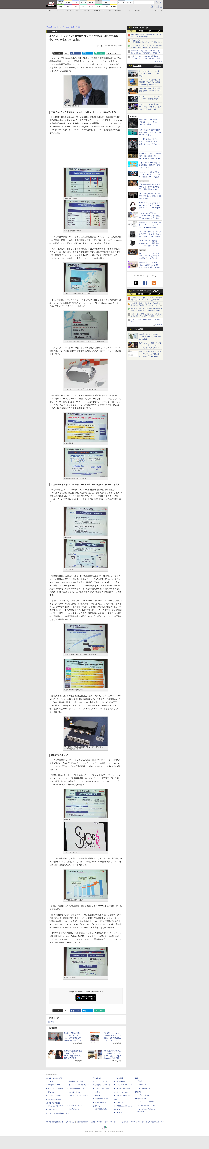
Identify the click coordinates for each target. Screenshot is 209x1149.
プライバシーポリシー (112, 1122)
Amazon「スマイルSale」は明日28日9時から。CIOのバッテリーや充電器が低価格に (150, 265)
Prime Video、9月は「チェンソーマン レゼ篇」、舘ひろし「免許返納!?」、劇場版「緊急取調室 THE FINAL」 (146, 53)
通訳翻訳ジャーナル (123, 1088)
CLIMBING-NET (100, 1102)
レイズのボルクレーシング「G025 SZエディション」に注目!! (150, 73)
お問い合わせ (70, 1122)
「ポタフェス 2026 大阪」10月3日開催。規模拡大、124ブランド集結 (150, 165)
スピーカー (127, 10)
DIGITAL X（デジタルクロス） (79, 1096)
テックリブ (117, 1109)
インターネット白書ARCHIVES (58, 1113)
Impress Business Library (77, 1088)
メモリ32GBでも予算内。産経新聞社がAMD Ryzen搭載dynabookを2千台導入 (149, 82)
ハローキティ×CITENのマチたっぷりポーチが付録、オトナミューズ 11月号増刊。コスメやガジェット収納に (146, 316)
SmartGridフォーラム (76, 1081)
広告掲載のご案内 (82, 1122)
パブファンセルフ (143, 1095)
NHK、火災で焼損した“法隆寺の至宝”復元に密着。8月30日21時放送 (150, 196)
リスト (67, 53)
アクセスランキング (140, 28)
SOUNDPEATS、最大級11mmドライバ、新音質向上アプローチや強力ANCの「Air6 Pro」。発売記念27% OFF (150, 245)
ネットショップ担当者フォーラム (80, 1085)
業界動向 (118, 10)
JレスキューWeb (122, 1092)
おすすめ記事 (138, 329)
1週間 (149, 31)
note (101, 53)
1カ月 (158, 31)
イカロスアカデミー (123, 1096)
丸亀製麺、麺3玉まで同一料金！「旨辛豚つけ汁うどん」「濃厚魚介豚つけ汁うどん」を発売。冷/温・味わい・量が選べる (146, 305)
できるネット (52, 1109)
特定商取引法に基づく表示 (155, 1122)
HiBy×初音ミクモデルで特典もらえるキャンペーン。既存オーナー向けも (150, 132)
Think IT (50, 1081)
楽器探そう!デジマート (102, 1085)
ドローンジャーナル (54, 1096)
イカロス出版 (118, 1078)
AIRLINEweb (121, 1081)
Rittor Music (97, 1078)
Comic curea (142, 1085)
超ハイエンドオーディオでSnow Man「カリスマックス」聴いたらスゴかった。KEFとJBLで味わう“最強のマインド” (150, 258)
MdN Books (120, 1102)
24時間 (140, 31)
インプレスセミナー (75, 1092)
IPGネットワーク (140, 1099)
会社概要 (125, 1122)
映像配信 (97, 10)
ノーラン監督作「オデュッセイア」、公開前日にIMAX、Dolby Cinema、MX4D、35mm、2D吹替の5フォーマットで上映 (146, 47)
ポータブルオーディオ (71, 10)
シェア (77, 53)
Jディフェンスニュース (124, 1085)
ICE (136, 1078)
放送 (110, 10)
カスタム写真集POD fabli (146, 1105)
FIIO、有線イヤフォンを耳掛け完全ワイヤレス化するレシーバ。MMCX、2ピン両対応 (150, 234)
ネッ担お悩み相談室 (54, 1099)
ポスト (60, 53)
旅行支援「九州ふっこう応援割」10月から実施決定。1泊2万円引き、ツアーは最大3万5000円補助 (146, 311)
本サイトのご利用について (54, 1122)
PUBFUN (138, 1092)
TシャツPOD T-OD (102, 1088)
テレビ (49, 10)
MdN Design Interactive (124, 1106)
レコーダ (58, 10)
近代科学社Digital (101, 1109)
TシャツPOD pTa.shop (146, 1102)
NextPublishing (74, 1109)
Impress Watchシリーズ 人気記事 (146, 291)
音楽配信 (138, 10)
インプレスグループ (137, 1122)
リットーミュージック (102, 1081)
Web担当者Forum (54, 1085)
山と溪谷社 (96, 1096)
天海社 (140, 1081)
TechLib (119, 1113)
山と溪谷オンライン (101, 1099)
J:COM (51, 1022)
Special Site (137, 66)
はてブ (89, 53)
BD (104, 10)
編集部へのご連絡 (97, 1122)
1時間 (131, 31)
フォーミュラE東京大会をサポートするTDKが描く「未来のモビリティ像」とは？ (150, 106)
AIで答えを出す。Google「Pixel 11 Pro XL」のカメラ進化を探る (150, 336)
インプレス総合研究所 (55, 1088)
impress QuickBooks (144, 1088)
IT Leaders (51, 1092)
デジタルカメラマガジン (56, 1106)
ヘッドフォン (86, 10)
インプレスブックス (75, 1105)
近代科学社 (96, 1106)
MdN (115, 1099)
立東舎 (97, 1092)
